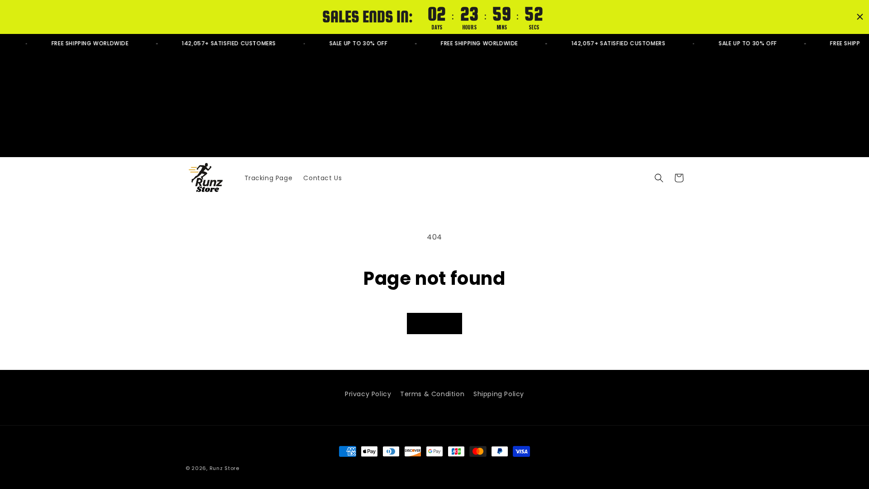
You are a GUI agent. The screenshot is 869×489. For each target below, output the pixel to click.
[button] (659, 178)
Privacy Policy (368, 393)
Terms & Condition (432, 393)
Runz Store (224, 468)
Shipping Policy (498, 393)
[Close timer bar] (860, 16)
